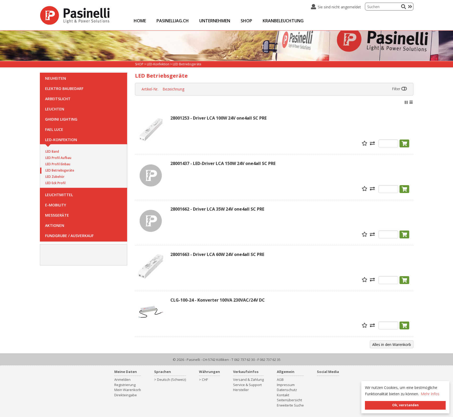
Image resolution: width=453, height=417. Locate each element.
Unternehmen (214, 21)
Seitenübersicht (289, 400)
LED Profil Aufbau (58, 158)
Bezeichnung (173, 89)
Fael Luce (54, 129)
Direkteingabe (125, 395)
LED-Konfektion (61, 139)
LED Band (52, 151)
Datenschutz (287, 389)
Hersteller (241, 389)
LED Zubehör (54, 176)
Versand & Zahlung (248, 379)
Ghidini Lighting (61, 119)
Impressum (286, 384)
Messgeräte (57, 215)
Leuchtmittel (59, 194)
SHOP (246, 21)
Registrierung (125, 384)
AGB (280, 379)
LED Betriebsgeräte (59, 170)
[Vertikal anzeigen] (406, 102)
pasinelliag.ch (173, 21)
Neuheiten (55, 78)
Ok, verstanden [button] (405, 405)
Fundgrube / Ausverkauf (69, 235)
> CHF (203, 379)
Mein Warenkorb (127, 389)
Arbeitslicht (58, 98)
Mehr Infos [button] (430, 393)
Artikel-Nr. (150, 89)
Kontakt (283, 395)
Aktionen (54, 225)
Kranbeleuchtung (283, 21)
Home (140, 21)
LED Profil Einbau (57, 164)
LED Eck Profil (55, 183)
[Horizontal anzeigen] (411, 102)
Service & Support (247, 384)
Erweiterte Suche (290, 405)
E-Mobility (55, 204)
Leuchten (54, 108)
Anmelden (122, 379)
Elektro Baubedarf (64, 88)
